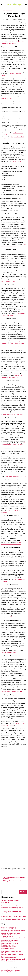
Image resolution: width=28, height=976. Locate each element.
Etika (23, 928)
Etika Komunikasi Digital (9, 98)
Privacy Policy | (5, 972)
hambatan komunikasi (17, 931)
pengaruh (3, 956)
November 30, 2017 (20, 19)
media (20, 951)
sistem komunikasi (12, 957)
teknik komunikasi (16, 959)
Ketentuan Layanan (15, 972)
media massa (17, 953)
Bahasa (5, 868)
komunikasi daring (15, 938)
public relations (4, 957)
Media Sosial (4, 954)
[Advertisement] (14, 807)
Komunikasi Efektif (6, 941)
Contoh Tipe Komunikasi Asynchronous (12, 414)
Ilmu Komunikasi (15, 933)
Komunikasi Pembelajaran (7, 949)
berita (2, 927)
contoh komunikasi (6, 928)
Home (4, 10)
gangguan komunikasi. (6, 931)
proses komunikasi (18, 956)
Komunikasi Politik (5, 951)
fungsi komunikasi (19, 930)
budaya (5, 927)
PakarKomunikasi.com (12, 967)
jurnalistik (15, 934)
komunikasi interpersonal (9, 943)
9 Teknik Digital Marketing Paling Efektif (13, 919)
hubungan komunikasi (5, 933)
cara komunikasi (12, 927)
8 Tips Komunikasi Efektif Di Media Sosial (13, 916)
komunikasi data (4, 940)
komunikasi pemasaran (7, 948)
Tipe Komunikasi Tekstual (9, 281)
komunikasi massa (8, 945)
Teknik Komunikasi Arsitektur (10, 652)
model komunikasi (12, 954)
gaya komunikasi (7, 870)
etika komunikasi (5, 930)
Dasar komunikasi (16, 928)
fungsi (11, 930)
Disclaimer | (11, 970)
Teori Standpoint (12, 616)
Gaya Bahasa (21, 868)
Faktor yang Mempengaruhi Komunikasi (15, 476)
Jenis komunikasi (6, 934)
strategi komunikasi (6, 959)
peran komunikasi (9, 956)
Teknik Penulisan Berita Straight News (12, 691)
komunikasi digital (13, 940)
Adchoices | (4, 970)
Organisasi (20, 954)
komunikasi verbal (14, 951)
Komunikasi (15, 870)
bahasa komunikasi (12, 868)
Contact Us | (17, 970)
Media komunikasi (6, 953)
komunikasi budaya (5, 938)
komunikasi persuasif (19, 949)
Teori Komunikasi (8, 961)
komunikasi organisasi (8, 947)
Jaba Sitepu (9, 19)
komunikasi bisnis (19, 937)
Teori (23, 959)
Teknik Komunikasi (9, 10)
